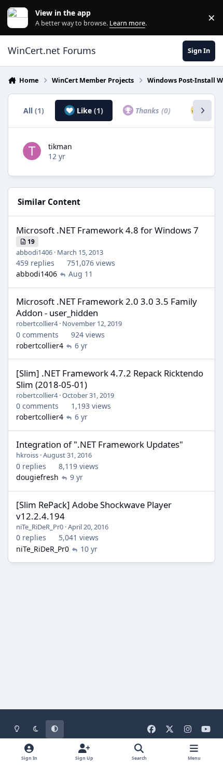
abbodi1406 (34, 252)
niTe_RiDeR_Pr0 (39, 526)
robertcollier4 (37, 323)
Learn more (20, 18)
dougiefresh (37, 477)
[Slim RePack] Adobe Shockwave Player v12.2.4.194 (94, 510)
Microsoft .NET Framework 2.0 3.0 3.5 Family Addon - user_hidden (106, 307)
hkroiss (27, 455)
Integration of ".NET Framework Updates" (99, 444)
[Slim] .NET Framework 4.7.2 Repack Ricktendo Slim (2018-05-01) (109, 379)
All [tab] (33, 110)
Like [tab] (89, 110)
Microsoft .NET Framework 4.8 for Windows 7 (107, 230)
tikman (60, 146)
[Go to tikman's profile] (32, 151)
